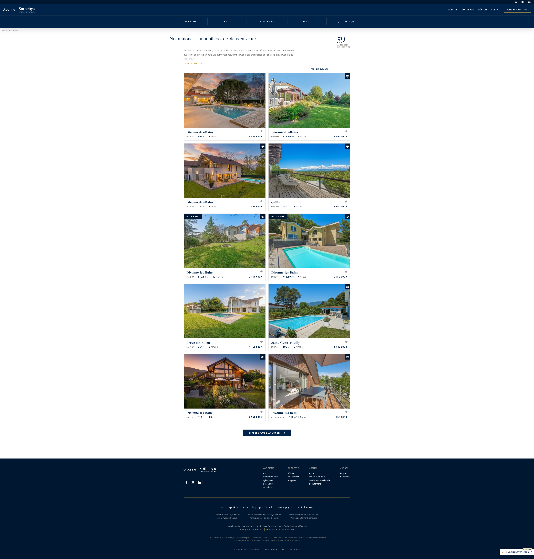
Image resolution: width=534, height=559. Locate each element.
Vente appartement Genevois (304, 518)
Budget (306, 21)
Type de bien (267, 21)
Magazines (292, 480)
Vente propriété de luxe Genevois (264, 518)
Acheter (453, 9)
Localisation (189, 21)
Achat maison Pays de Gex (228, 514)
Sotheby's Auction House (250, 529)
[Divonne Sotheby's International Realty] (19, 10)
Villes (227, 21)
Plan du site (294, 549)
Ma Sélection (268, 487)
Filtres (347, 21)
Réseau (291, 473)
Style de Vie (268, 480)
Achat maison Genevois (227, 518)
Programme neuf (270, 476)
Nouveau (527, 549)
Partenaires (345, 476)
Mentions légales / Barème (247, 549)
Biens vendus (269, 483)
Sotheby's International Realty (281, 529)
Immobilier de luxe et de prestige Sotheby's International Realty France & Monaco (267, 526)
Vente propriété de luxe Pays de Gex (264, 514)
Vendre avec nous (517, 9)
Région (482, 9)
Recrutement (315, 483)
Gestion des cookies (274, 549)
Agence (495, 9)
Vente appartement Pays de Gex (303, 514)
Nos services (293, 476)
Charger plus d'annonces (265, 433)
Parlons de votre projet (519, 552)
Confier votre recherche (319, 480)
